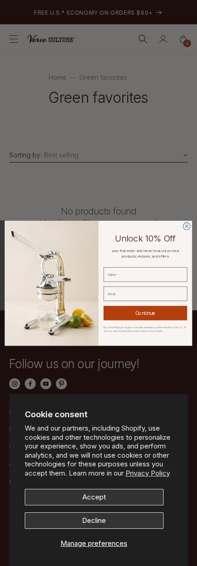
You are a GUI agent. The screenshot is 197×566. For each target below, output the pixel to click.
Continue (145, 313)
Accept (94, 497)
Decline (94, 520)
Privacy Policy (148, 473)
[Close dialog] (187, 226)
